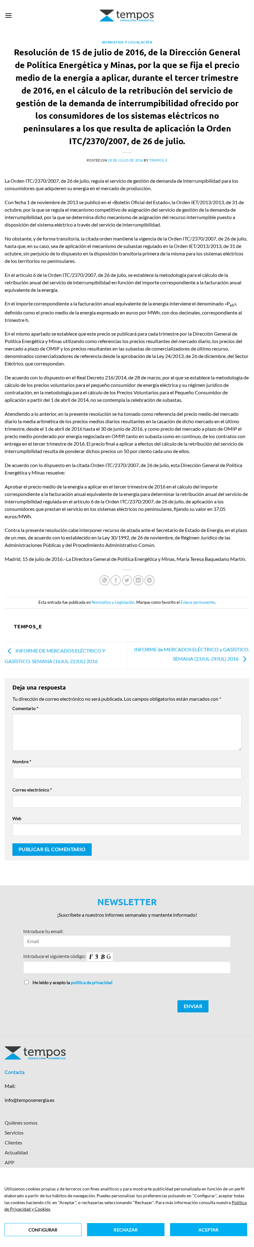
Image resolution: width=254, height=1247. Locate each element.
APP (9, 1162)
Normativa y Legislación (127, 41)
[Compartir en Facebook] (116, 580)
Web (16, 818)
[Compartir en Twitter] (127, 580)
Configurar (42, 1229)
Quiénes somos (21, 1123)
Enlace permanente (198, 602)
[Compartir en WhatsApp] (104, 580)
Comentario (25, 708)
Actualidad (16, 1152)
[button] (8, 15)
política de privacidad (91, 982)
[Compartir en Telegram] (149, 580)
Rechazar (126, 1229)
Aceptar (208, 1229)
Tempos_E (158, 160)
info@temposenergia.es (30, 1100)
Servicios (14, 1132)
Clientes (13, 1142)
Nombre (21, 761)
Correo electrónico (32, 789)
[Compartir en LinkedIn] (138, 580)
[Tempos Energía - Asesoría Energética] (127, 15)
